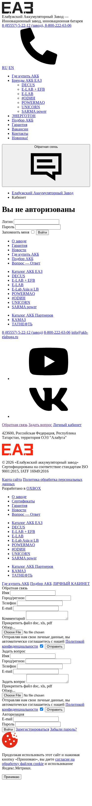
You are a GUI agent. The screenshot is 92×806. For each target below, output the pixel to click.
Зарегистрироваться (32, 729)
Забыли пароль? (63, 729)
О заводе (19, 241)
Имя (5, 593)
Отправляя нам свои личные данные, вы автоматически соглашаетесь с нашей (43, 641)
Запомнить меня (16, 232)
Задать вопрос (40, 425)
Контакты (20, 133)
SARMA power (34, 111)
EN (11, 68)
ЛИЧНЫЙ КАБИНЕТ (71, 584)
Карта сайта (12, 479)
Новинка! (20, 138)
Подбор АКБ (22, 120)
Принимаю (11, 777)
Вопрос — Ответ (26, 263)
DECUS (28, 85)
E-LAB (27, 94)
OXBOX (33, 488)
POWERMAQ (33, 102)
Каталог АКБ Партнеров (32, 315)
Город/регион (13, 598)
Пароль (8, 227)
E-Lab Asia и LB (25, 289)
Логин (7, 222)
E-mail (7, 608)
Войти (42, 232)
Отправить (55, 646)
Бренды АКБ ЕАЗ (27, 80)
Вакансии (20, 129)
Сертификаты (23, 501)
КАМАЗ (19, 320)
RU (5, 68)
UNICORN (31, 107)
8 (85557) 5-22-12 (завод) (22, 332)
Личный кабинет (67, 425)
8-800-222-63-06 (57, 332)
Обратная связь (46, 147)
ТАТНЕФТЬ (22, 324)
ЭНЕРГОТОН (24, 116)
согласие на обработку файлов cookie (38, 761)
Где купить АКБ (25, 76)
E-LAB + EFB (33, 89)
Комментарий (13, 618)
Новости (19, 250)
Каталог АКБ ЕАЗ (27, 271)
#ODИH (28, 98)
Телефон (9, 603)
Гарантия (19, 125)
